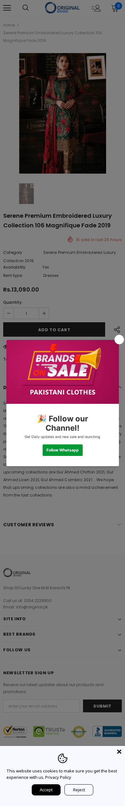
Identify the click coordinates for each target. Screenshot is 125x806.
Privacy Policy (58, 777)
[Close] (119, 751)
